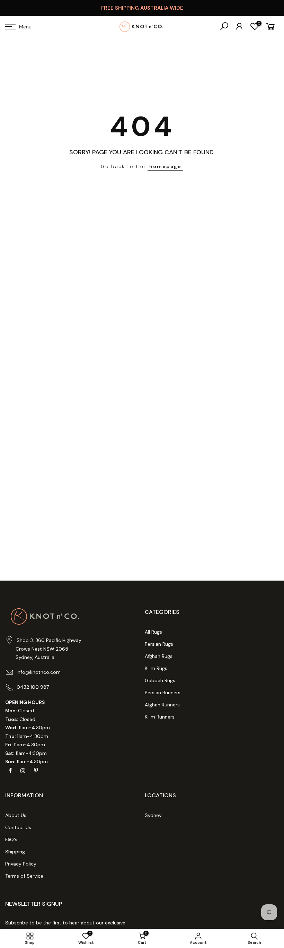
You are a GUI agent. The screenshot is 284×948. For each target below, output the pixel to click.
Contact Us (18, 827)
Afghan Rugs (158, 656)
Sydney (153, 815)
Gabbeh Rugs (160, 680)
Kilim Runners (160, 717)
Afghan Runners (162, 705)
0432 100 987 (33, 687)
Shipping (15, 852)
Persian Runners (162, 692)
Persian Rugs (159, 644)
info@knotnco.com (39, 672)
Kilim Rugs (156, 668)
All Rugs (153, 632)
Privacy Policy (20, 864)
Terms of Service (24, 876)
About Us (15, 815)
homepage (165, 166)
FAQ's (11, 839)
